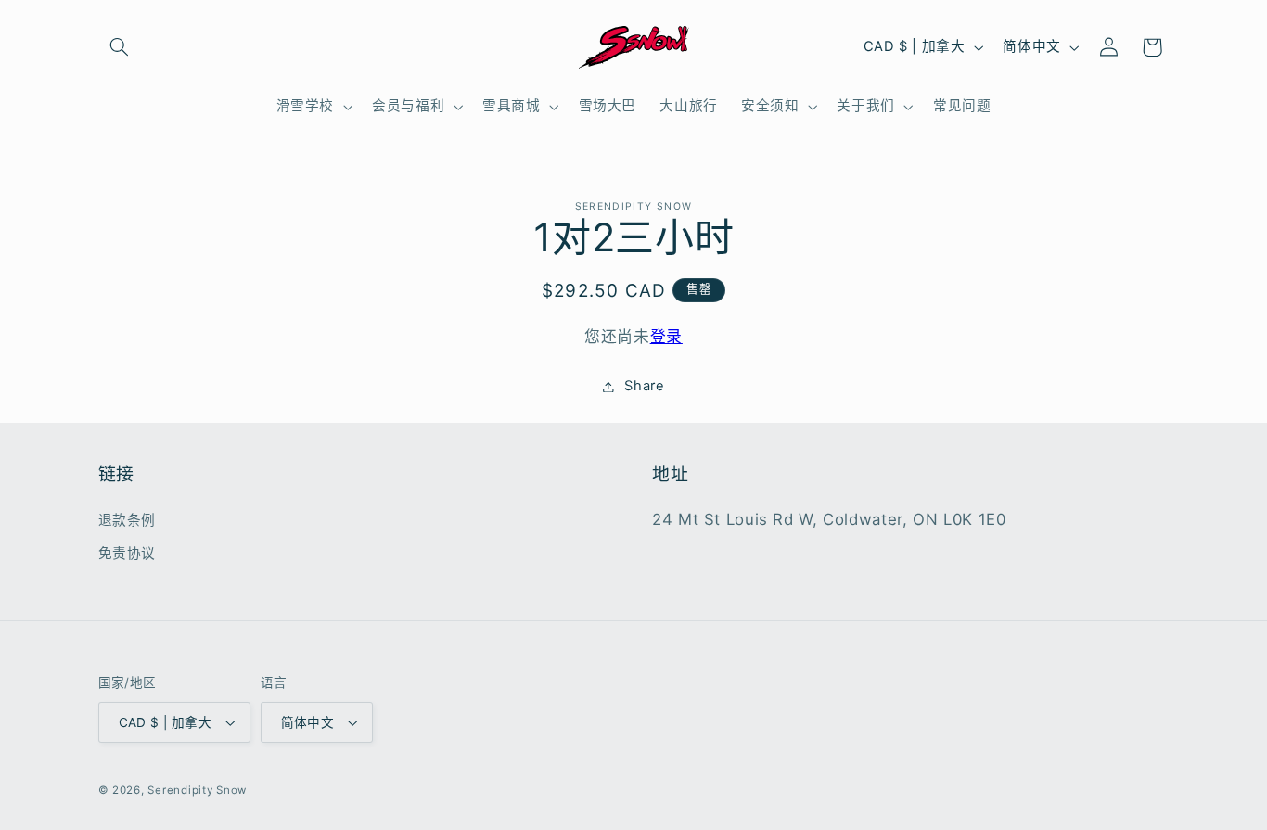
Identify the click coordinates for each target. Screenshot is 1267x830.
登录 (666, 336)
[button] (119, 47)
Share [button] (644, 385)
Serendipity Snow (197, 790)
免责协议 (127, 553)
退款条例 (127, 520)
